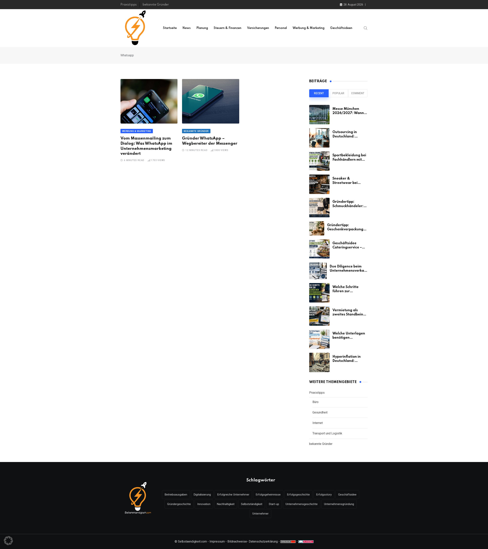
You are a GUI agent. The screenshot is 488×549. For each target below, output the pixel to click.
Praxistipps (128, 4)
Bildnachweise (237, 541)
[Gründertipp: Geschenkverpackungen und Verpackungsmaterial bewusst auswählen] (316, 228)
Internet (317, 423)
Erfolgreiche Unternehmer (233, 494)
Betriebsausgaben (176, 494)
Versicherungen (258, 28)
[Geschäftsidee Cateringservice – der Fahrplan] (319, 249)
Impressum (217, 541)
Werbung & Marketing (308, 28)
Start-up (274, 504)
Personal (281, 28)
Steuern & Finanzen (227, 28)
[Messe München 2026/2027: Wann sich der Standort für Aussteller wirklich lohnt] (319, 114)
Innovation (203, 504)
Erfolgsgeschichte (298, 494)
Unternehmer (260, 513)
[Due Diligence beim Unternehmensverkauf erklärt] (318, 271)
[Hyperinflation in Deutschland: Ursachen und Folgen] (319, 362)
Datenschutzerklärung (263, 541)
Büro (315, 402)
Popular (338, 93)
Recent (319, 93)
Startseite (170, 28)
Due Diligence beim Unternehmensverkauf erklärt (349, 271)
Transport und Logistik (327, 433)
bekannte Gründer (156, 4)
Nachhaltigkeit (225, 504)
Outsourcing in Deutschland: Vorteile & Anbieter (348, 136)
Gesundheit (319, 412)
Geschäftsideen (341, 28)
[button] (8, 540)
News (186, 28)
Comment (357, 93)
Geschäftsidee (347, 494)
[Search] (366, 28)
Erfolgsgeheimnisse (268, 494)
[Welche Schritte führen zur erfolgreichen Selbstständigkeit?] (319, 292)
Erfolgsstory (324, 494)
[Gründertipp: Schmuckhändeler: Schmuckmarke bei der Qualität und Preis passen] (319, 207)
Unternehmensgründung (339, 504)
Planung (202, 28)
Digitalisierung (202, 494)
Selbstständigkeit (251, 504)
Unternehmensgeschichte (302, 504)
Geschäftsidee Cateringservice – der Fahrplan (347, 248)
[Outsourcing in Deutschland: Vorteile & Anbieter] (319, 138)
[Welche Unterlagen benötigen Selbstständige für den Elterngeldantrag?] (319, 339)
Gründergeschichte (179, 504)
